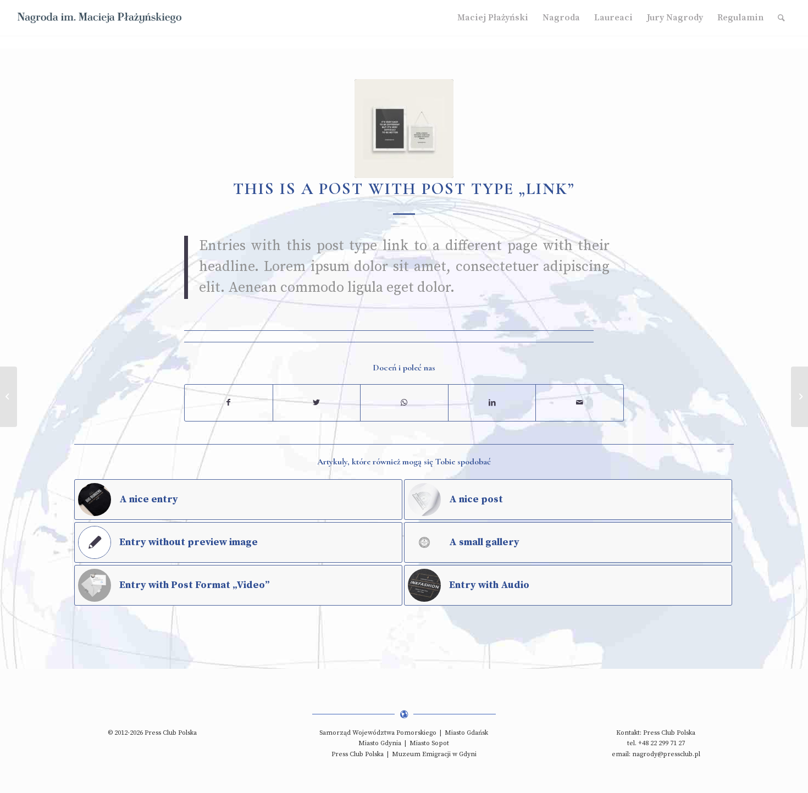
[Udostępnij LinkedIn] (492, 403)
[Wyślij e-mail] (579, 403)
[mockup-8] (404, 128)
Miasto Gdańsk (466, 733)
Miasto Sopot (429, 743)
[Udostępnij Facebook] (229, 403)
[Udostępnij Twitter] (317, 403)
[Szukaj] (781, 18)
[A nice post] (8, 397)
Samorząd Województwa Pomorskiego (377, 733)
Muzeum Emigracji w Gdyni (434, 754)
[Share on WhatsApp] (404, 403)
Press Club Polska (357, 754)
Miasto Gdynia (379, 743)
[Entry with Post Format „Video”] (799, 397)
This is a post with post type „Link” (404, 189)
